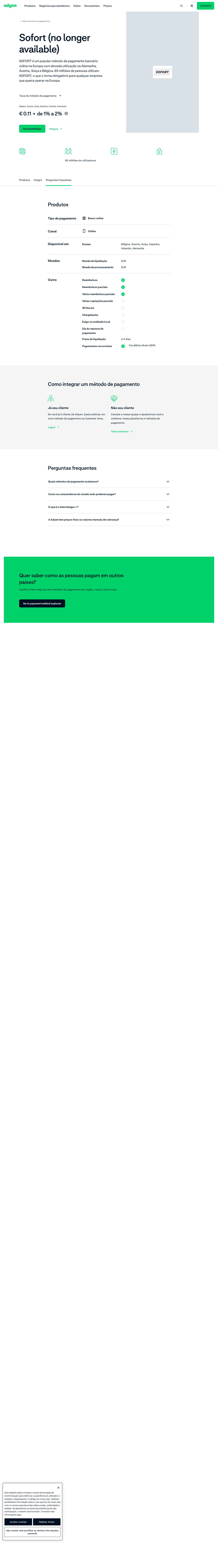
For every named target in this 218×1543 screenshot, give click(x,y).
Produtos (24, 180)
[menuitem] (30, 5)
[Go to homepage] (10, 6)
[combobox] (40, 96)
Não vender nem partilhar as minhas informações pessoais (32, 1532)
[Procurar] (181, 6)
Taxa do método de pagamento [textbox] (37, 95)
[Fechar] (58, 1487)
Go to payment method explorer (42, 603)
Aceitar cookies (18, 1522)
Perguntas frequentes (58, 180)
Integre (38, 180)
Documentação (32, 128)
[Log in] (192, 6)
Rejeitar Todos (46, 1522)
